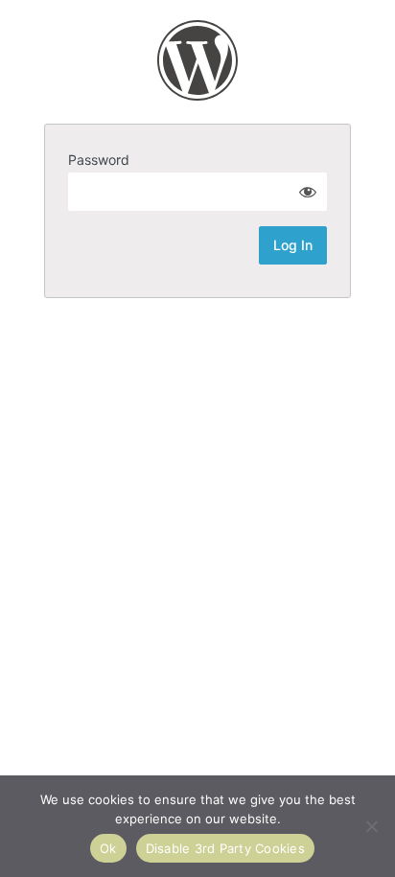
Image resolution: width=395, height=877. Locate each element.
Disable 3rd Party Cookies (225, 848)
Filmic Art (197, 60)
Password (98, 159)
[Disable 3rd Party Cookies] (371, 826)
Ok (108, 848)
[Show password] (308, 192)
